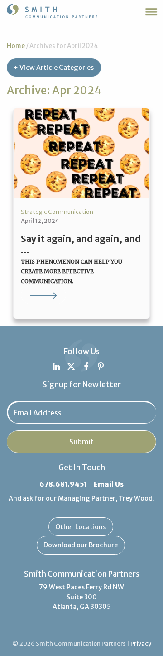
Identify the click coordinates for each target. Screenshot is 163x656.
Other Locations (80, 527)
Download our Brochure (80, 545)
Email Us (109, 484)
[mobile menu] (151, 12)
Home (16, 46)
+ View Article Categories (54, 67)
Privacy (140, 643)
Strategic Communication (57, 211)
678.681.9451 (63, 484)
